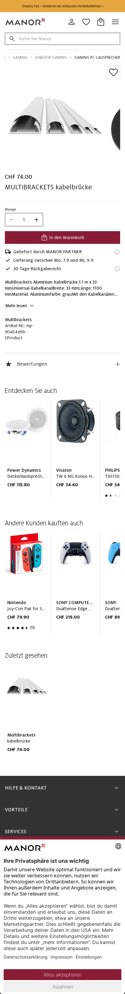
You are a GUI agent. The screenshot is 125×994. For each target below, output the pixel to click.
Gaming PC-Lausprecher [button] (97, 57)
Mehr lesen (16, 305)
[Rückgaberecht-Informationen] (117, 269)
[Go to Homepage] (25, 22)
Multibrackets (18, 319)
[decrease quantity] (11, 219)
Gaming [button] (20, 57)
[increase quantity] (36, 219)
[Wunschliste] (113, 72)
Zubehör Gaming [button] (51, 57)
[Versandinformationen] (117, 252)
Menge (10, 209)
